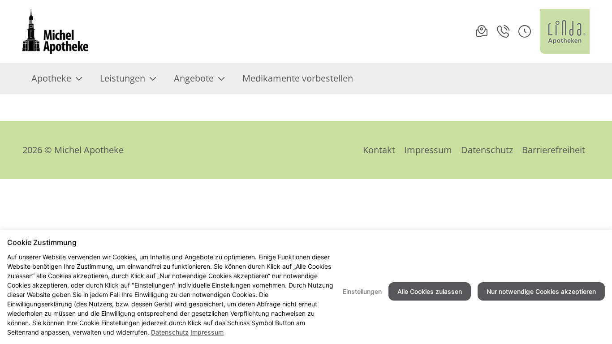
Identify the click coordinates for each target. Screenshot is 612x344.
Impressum (428, 150)
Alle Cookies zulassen (429, 291)
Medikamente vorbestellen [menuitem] (297, 78)
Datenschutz (487, 150)
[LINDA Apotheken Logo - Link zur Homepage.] (565, 31)
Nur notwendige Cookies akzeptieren (541, 291)
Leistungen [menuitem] (122, 78)
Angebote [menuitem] (194, 78)
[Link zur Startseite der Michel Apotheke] (55, 31)
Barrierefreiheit (553, 150)
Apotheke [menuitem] (51, 78)
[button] (524, 31)
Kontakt (379, 150)
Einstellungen (362, 291)
